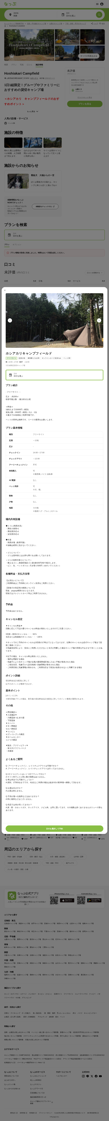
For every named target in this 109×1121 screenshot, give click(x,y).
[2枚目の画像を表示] (52, 344)
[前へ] (10, 320)
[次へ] (99, 320)
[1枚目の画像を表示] (48, 344)
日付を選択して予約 (54, 828)
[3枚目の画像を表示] (56, 344)
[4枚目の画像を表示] (60, 344)
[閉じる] (5, 290)
